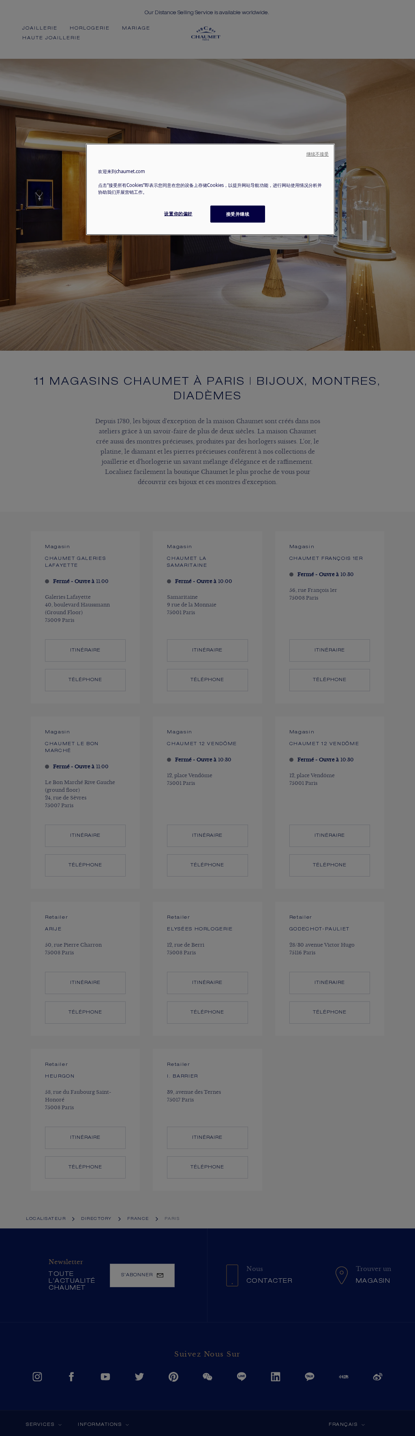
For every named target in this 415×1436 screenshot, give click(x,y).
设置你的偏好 (178, 213)
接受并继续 (238, 214)
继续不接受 (317, 154)
